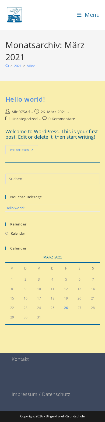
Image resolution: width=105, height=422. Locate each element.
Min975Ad (21, 111)
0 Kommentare (61, 118)
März (31, 65)
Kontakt (20, 359)
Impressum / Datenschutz (41, 394)
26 (66, 307)
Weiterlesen (24, 148)
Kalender (18, 233)
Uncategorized (25, 118)
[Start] (7, 65)
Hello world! (25, 99)
